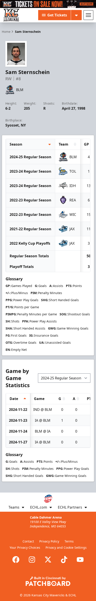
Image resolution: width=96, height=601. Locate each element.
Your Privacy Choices (25, 547)
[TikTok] (64, 559)
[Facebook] (16, 559)
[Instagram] (32, 559)
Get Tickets (57, 15)
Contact (28, 541)
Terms (69, 541)
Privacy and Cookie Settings (66, 547)
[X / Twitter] (48, 559)
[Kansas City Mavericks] (11, 15)
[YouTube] (80, 559)
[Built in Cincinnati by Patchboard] (48, 581)
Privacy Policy (49, 541)
